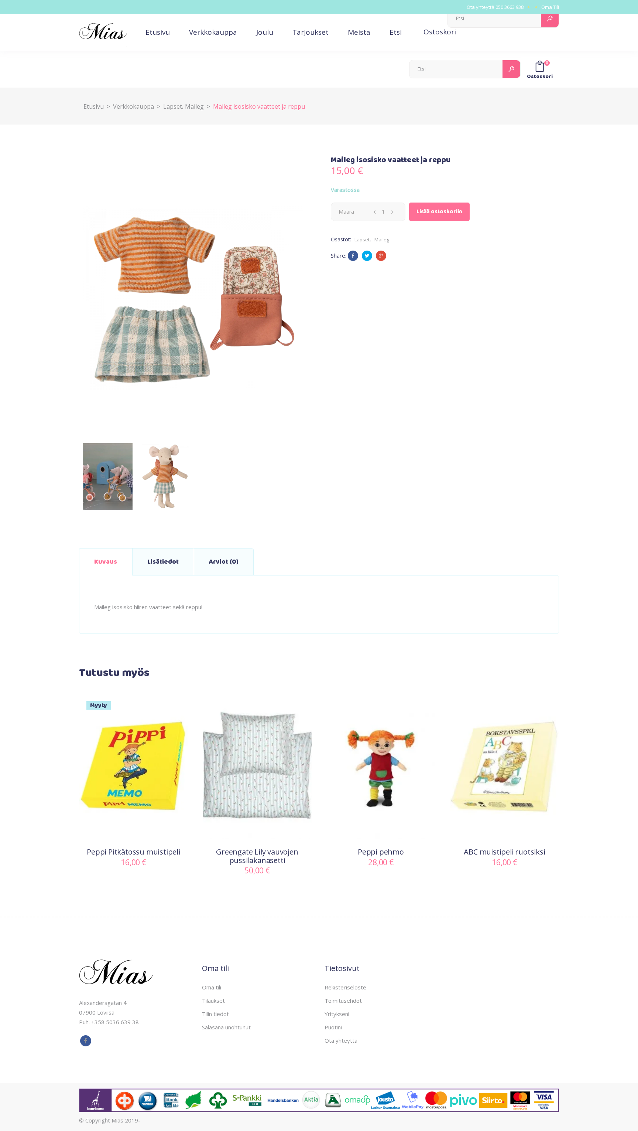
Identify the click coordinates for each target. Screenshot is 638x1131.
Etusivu (93, 106)
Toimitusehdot (343, 1000)
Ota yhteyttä (341, 1040)
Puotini (333, 1027)
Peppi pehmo (381, 852)
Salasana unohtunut (226, 1027)
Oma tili (211, 987)
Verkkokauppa (133, 106)
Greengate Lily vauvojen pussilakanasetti (257, 856)
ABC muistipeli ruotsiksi (504, 852)
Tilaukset (213, 1000)
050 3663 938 (509, 7)
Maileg (194, 106)
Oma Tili (550, 7)
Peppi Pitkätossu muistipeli (133, 852)
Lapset (172, 106)
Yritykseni (337, 1014)
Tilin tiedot (215, 1014)
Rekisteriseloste (345, 987)
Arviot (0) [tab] (224, 562)
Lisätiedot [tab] (163, 562)
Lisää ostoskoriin (439, 211)
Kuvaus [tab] (105, 562)
